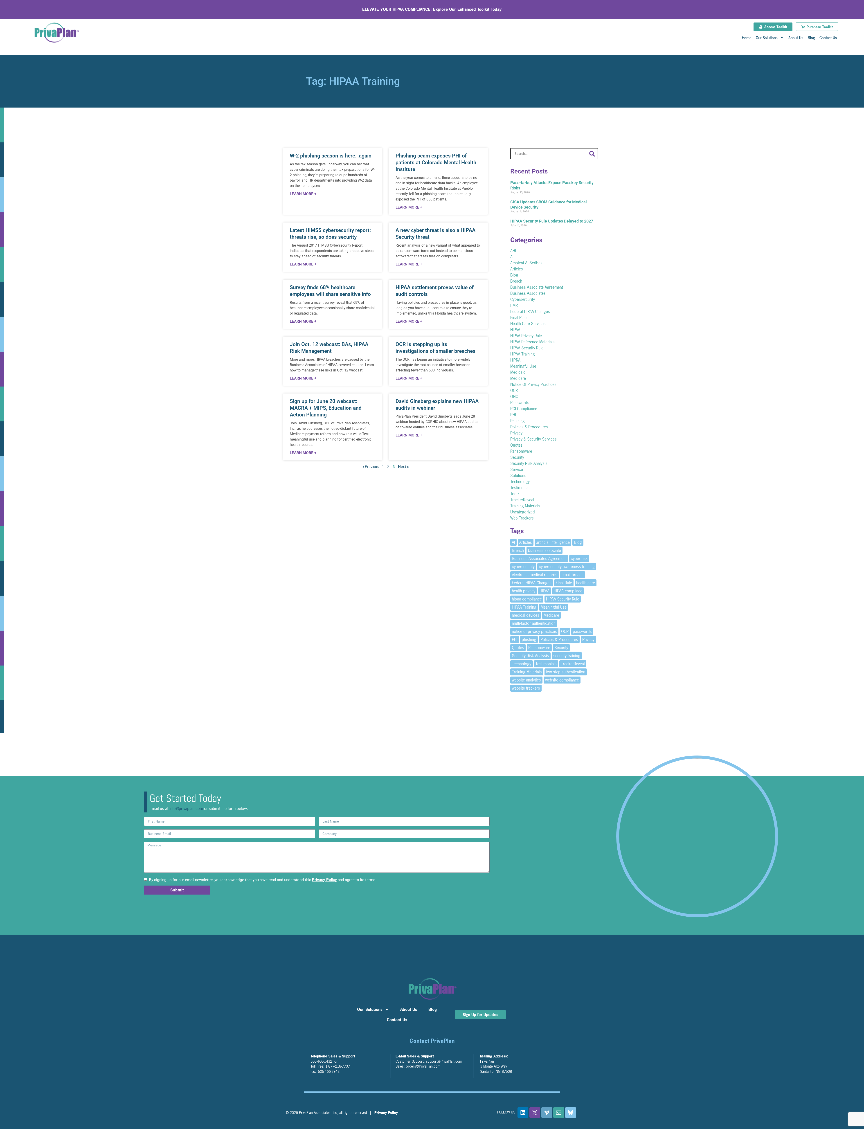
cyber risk (579, 558)
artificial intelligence (553, 542)
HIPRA (515, 360)
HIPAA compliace (568, 591)
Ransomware (521, 451)
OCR (514, 390)
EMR (514, 305)
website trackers (526, 688)
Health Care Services (528, 323)
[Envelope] (558, 1112)
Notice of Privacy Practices (533, 384)
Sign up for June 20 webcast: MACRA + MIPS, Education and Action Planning (326, 408)
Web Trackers (522, 518)
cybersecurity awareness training (567, 566)
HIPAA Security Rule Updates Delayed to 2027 (551, 221)
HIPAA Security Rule (526, 348)
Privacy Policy (324, 879)
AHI (513, 251)
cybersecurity (523, 566)
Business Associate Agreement (536, 287)
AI (511, 257)
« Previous (370, 466)
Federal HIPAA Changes (530, 311)
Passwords (519, 402)
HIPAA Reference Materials (532, 342)
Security (517, 457)
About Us (795, 37)
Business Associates (528, 293)
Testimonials (520, 487)
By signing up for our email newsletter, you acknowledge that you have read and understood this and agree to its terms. (262, 879)
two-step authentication (565, 672)
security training (566, 656)
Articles (516, 269)
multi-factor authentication (534, 623)
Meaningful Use (523, 366)
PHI (513, 415)
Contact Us (828, 37)
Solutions (518, 475)
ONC (514, 396)
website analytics (526, 680)
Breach (516, 281)
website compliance (562, 680)
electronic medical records (534, 575)
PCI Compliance (523, 409)
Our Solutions (767, 37)
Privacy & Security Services (533, 439)
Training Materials (525, 506)
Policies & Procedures (529, 427)
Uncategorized (522, 512)
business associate (544, 550)
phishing (529, 639)
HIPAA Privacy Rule (526, 336)
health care (585, 583)
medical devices (525, 615)
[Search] (592, 153)
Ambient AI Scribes (526, 263)
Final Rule (518, 317)
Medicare (518, 378)
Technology (520, 481)
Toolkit (516, 494)
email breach (572, 575)
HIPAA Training (522, 354)
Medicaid (518, 372)
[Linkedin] (523, 1112)
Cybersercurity (522, 299)
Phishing (517, 421)
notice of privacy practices (534, 631)
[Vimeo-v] (546, 1112)
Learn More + (303, 193)
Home (746, 37)
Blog (811, 37)
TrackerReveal (522, 500)
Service (516, 469)
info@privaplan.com (186, 808)
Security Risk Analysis (528, 463)
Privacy (516, 433)
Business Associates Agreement (539, 558)
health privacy (523, 591)
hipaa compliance (527, 599)
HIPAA (515, 330)
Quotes (516, 445)
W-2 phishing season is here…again (330, 156)
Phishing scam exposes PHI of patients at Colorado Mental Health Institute (436, 162)
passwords (582, 631)
